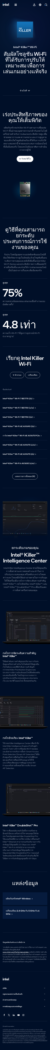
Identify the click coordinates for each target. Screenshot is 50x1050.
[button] (24, 988)
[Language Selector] (40, 5)
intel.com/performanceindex (22, 1035)
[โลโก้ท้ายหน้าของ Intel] (6, 979)
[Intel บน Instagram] (23, 1015)
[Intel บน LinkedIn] (13, 1015)
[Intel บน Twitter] (9, 1015)
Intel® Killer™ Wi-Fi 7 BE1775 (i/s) (17, 398)
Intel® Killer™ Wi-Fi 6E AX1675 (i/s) (18, 454)
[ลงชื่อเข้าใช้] (34, 5)
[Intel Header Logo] (6, 5)
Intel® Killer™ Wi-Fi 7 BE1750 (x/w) (18, 408)
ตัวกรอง (18, 375)
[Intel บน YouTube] (18, 1015)
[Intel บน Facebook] (4, 1015)
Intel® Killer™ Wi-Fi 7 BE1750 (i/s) (18, 417)
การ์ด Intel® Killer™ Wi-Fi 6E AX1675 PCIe (21, 435)
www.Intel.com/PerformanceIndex (16, 952)
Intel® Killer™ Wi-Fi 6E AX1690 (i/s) (19, 426)
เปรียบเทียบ (32, 375)
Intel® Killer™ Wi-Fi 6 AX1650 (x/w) (19, 463)
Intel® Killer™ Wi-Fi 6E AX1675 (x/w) (19, 445)
